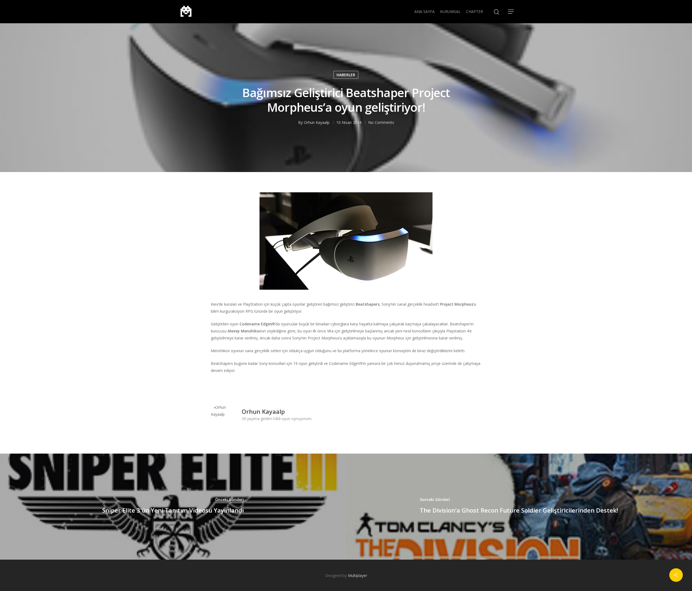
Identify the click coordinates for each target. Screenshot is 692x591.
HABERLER (346, 74)
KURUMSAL (450, 11)
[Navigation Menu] (511, 11)
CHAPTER (474, 11)
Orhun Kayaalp (317, 122)
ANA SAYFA (424, 11)
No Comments (381, 122)
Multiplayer (357, 575)
